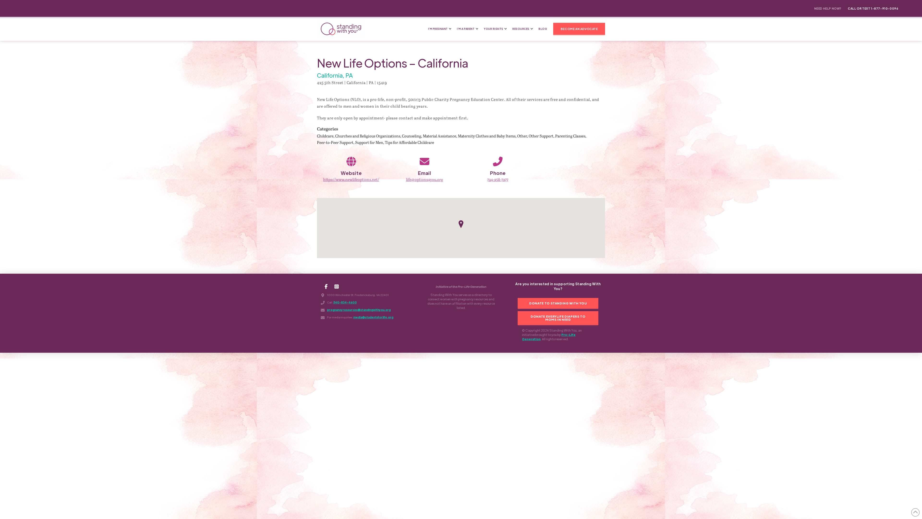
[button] (579, 29)
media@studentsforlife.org (373, 317)
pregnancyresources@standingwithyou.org (359, 310)
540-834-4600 (345, 302)
